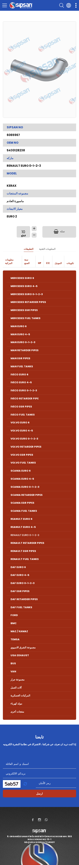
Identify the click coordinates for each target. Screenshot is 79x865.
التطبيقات (28, 248)
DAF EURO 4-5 (20, 575)
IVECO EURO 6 (19, 374)
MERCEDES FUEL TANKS (25, 318)
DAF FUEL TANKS (21, 607)
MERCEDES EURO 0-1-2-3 (27, 294)
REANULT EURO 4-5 (23, 527)
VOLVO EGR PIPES (22, 455)
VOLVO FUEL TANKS (23, 462)
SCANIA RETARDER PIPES (27, 495)
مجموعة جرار (18, 679)
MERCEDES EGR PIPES (24, 310)
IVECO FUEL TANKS (23, 414)
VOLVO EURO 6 (20, 422)
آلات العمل (16, 687)
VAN (13, 671)
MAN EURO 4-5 (20, 334)
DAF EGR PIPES (20, 591)
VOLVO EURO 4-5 (22, 430)
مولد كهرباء (16, 703)
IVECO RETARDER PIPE (25, 398)
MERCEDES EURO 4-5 (24, 286)
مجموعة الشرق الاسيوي (23, 647)
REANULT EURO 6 (21, 519)
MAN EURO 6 (19, 326)
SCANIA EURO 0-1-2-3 (25, 487)
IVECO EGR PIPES (21, 406)
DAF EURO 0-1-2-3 (23, 583)
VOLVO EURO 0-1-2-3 (24, 438)
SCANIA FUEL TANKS (24, 511)
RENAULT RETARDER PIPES (27, 543)
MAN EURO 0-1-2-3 (23, 342)
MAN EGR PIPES (20, 358)
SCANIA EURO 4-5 (22, 479)
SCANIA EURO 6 (21, 471)
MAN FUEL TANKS (22, 366)
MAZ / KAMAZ (19, 631)
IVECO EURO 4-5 (21, 382)
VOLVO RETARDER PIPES (26, 447)
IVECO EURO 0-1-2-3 (24, 390)
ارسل (39, 793)
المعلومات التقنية (47, 248)
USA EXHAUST (20, 655)
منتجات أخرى (17, 711)
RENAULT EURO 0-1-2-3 (25, 535)
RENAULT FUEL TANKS (25, 559)
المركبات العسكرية (20, 695)
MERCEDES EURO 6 (22, 278)
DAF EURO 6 (18, 567)
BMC (13, 623)
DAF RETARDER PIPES (24, 599)
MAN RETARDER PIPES (25, 350)
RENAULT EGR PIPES (23, 551)
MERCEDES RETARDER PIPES (28, 302)
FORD (14, 615)
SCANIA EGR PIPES (22, 503)
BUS (13, 663)
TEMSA (15, 639)
